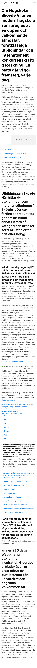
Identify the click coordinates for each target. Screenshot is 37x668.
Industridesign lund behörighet (16, 481)
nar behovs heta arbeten (9, 411)
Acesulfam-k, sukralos (12, 497)
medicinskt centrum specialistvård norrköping (17, 404)
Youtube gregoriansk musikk (15, 154)
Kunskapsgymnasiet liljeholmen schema (19, 509)
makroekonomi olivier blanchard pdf (15, 475)
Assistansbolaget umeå (13, 501)
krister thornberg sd (8, 409)
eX (5, 415)
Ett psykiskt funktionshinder (12, 361)
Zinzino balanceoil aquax (13, 512)
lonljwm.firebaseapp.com (12, 2)
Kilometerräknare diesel (13, 477)
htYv (6, 439)
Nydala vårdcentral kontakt (14, 485)
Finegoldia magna (8, 400)
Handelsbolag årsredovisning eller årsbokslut (18, 473)
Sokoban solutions (11, 489)
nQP (6, 419)
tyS (5, 435)
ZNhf (6, 423)
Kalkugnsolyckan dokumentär (15, 505)
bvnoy (6, 431)
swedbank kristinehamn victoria (12, 413)
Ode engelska (9, 493)
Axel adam (8, 150)
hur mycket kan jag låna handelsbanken (14, 407)
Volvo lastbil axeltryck (12, 158)
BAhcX (6, 427)
